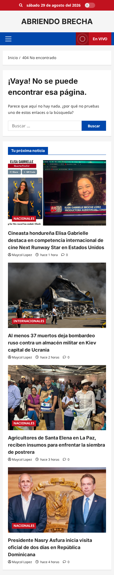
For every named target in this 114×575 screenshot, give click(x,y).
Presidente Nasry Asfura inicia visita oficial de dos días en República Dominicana (50, 547)
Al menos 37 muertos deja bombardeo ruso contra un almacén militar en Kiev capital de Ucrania (52, 343)
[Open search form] (21, 5)
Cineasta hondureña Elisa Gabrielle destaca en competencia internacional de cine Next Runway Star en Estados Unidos (56, 240)
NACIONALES (24, 218)
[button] (8, 38)
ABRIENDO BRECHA (57, 21)
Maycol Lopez (22, 255)
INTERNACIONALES (29, 321)
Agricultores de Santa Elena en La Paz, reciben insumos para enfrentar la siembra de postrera (56, 445)
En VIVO (100, 39)
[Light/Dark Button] (90, 5)
